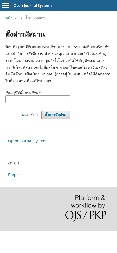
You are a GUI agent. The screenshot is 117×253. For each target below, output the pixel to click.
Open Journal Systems (33, 5)
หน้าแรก (12, 17)
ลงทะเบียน (30, 115)
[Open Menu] (5, 5)
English (15, 174)
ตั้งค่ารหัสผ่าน (55, 115)
